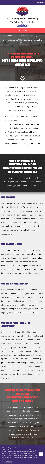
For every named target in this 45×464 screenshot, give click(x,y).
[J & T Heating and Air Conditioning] (22, 16)
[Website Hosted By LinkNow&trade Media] (7, 462)
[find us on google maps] (4, 36)
